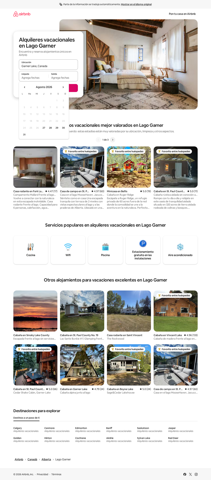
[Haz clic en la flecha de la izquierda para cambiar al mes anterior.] (25, 87)
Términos (56, 474)
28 (50, 127)
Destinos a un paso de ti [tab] (26, 417)
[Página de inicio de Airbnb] (21, 14)
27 (44, 127)
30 (63, 127)
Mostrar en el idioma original (136, 4)
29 (57, 127)
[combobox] (48, 66)
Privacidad (42, 474)
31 (24, 134)
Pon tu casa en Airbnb (182, 14)
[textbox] (34, 78)
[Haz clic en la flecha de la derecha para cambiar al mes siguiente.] (63, 87)
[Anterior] (98, 139)
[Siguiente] (112, 139)
